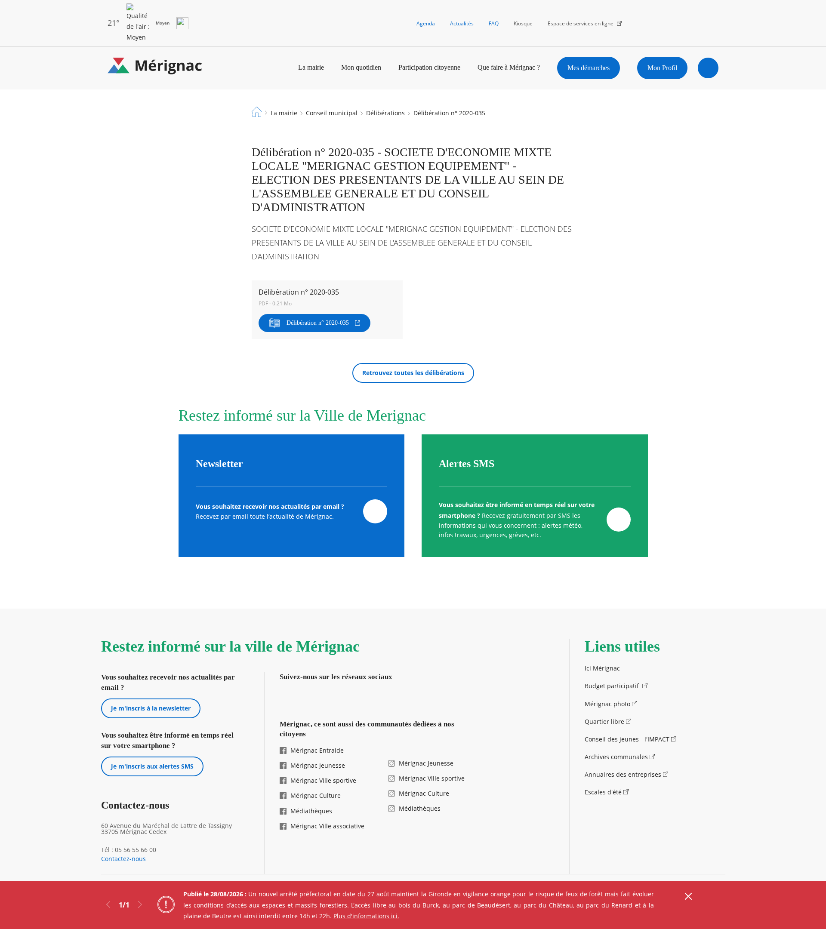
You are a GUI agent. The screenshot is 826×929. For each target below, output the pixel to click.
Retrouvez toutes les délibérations (413, 373)
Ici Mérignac (602, 668)
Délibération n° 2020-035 (318, 323)
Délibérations (385, 113)
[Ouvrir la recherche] (708, 68)
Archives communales (616, 757)
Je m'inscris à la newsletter (151, 708)
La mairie (311, 67)
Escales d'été (603, 792)
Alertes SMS (466, 463)
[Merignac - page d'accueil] (155, 68)
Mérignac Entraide (317, 750)
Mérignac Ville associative (327, 826)
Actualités (462, 23)
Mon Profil (662, 67)
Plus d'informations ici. (366, 916)
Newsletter (219, 463)
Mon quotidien (361, 67)
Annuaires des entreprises (623, 774)
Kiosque (523, 23)
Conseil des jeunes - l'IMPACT (627, 739)
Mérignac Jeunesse (317, 765)
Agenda (425, 23)
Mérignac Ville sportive (323, 780)
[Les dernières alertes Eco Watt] (182, 23)
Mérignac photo (607, 704)
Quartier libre (604, 721)
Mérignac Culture (315, 795)
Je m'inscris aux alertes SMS (152, 766)
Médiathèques (311, 811)
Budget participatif (613, 686)
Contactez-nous (123, 859)
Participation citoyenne (429, 67)
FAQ (494, 23)
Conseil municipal (332, 113)
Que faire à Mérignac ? (509, 67)
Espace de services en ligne (580, 23)
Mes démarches (588, 67)
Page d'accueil (257, 112)
